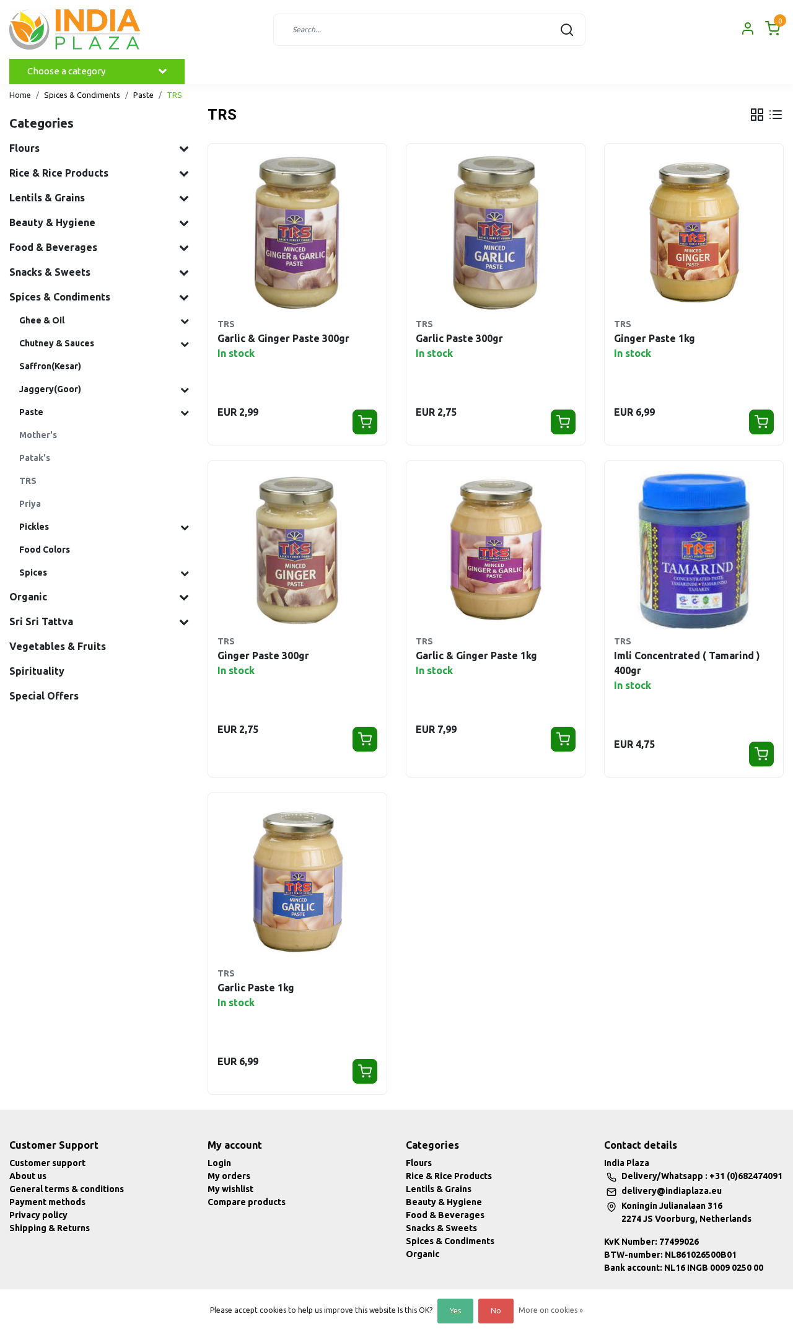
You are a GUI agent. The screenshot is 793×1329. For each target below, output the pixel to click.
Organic (422, 1254)
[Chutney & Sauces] (184, 344)
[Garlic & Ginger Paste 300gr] (297, 233)
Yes (455, 1311)
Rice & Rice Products (449, 1176)
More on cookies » (551, 1310)
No (496, 1311)
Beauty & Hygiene (444, 1202)
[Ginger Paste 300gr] (297, 550)
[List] (776, 115)
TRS (174, 94)
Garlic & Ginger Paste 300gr (283, 338)
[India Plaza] (74, 29)
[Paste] (184, 413)
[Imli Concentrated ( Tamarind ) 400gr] (694, 550)
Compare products (247, 1202)
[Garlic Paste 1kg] (297, 882)
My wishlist (230, 1189)
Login (219, 1163)
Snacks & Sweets (441, 1228)
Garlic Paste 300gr (459, 338)
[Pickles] (184, 527)
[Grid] (757, 115)
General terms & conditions (66, 1189)
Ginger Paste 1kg (654, 338)
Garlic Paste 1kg (255, 987)
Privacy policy (38, 1215)
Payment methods (47, 1202)
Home (20, 94)
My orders (229, 1176)
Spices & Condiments (82, 94)
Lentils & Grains (438, 1189)
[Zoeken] (567, 30)
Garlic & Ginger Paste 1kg (476, 655)
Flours (419, 1163)
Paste (143, 94)
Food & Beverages (445, 1215)
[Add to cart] (365, 422)
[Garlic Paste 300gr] (496, 233)
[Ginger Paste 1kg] (694, 233)
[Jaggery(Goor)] (184, 390)
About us (27, 1176)
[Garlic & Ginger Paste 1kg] (496, 550)
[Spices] (184, 573)
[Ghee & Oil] (184, 321)
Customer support (47, 1163)
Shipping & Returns (49, 1228)
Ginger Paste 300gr (263, 655)
